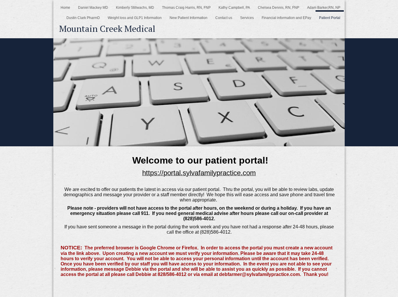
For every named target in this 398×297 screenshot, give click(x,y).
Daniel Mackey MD (93, 8)
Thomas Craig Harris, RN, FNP (186, 8)
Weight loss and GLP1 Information (135, 18)
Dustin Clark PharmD (83, 18)
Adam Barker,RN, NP (323, 8)
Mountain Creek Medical (107, 28)
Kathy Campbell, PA (234, 8)
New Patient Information (188, 18)
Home (65, 8)
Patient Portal (329, 18)
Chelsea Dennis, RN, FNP (278, 8)
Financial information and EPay (286, 18)
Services (247, 18)
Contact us (223, 18)
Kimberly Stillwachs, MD (135, 8)
